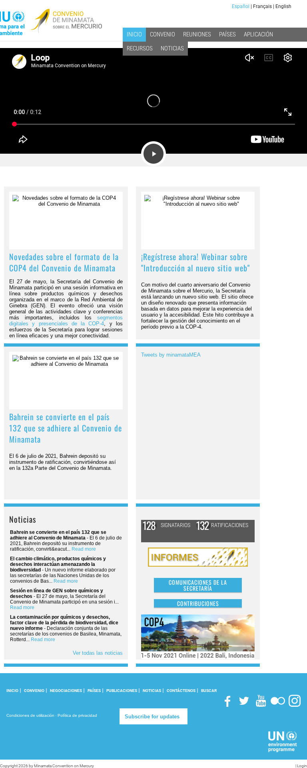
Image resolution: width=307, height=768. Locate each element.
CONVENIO (34, 690)
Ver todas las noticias (98, 653)
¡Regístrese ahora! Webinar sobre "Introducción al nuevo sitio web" (195, 262)
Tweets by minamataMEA (171, 355)
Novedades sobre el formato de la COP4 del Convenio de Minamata (64, 262)
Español (240, 6)
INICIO (12, 690)
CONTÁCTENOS (181, 690)
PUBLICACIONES (121, 690)
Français (262, 6)
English (283, 6)
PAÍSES (94, 690)
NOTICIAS (152, 690)
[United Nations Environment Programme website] (283, 742)
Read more (84, 549)
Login (302, 766)
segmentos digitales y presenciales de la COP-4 (66, 321)
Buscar (209, 690)
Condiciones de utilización (30, 715)
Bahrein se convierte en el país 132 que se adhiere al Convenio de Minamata (65, 428)
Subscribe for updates (152, 717)
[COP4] (198, 637)
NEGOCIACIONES (66, 690)
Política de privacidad (77, 715)
